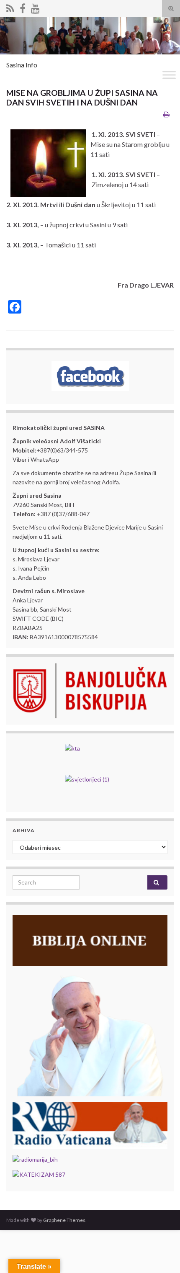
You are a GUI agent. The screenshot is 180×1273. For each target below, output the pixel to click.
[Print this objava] (166, 114)
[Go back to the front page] (90, 35)
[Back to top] (161, 1254)
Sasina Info (21, 65)
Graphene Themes (64, 1220)
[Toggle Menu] (169, 75)
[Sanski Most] (10, 7)
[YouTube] (35, 7)
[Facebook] (23, 7)
